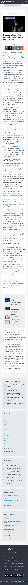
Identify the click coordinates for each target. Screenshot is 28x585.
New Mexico (6, 435)
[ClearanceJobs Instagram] (19, 553)
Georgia (5, 429)
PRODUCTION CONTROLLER (10, 517)
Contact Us (15, 569)
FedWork (7, 563)
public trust (14, 227)
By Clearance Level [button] (8, 451)
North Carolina (7, 437)
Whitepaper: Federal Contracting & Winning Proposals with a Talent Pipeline (15, 399)
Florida (5, 428)
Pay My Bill (7, 569)
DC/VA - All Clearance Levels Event (11, 495)
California (6, 423)
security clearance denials (16, 215)
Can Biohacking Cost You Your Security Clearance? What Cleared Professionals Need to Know (14, 470)
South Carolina (7, 442)
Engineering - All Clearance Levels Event (12, 498)
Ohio (5, 440)
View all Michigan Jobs (9, 538)
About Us (6, 557)
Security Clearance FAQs (10, 560)
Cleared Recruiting (10, 18)
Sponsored (13, 299)
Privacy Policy (19, 563)
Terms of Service (8, 566)
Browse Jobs (21, 557)
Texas (5, 443)
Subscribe (24, 5)
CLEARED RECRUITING (12, 280)
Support (13, 557)
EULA (22, 569)
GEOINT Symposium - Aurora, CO (11, 500)
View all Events (7, 505)
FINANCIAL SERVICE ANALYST (10, 533)
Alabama (6, 419)
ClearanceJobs (6, 13)
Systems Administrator (9, 525)
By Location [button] (7, 417)
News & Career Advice (14, 13)
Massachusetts (7, 433)
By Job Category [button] (8, 448)
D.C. (5, 426)
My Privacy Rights (19, 566)
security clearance (11, 123)
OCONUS (6, 438)
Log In (22, 2)
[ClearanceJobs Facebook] (9, 553)
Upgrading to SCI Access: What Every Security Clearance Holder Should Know (14, 476)
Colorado (6, 424)
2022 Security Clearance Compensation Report (12, 193)
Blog (13, 563)
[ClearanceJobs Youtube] (16, 553)
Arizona (5, 421)
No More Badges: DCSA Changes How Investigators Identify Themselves (14, 482)
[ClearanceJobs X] (12, 553)
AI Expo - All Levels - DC (9, 503)
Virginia (5, 445)
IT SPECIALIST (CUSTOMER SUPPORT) (12, 521)
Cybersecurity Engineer (9, 529)
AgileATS (21, 560)
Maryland (6, 431)
